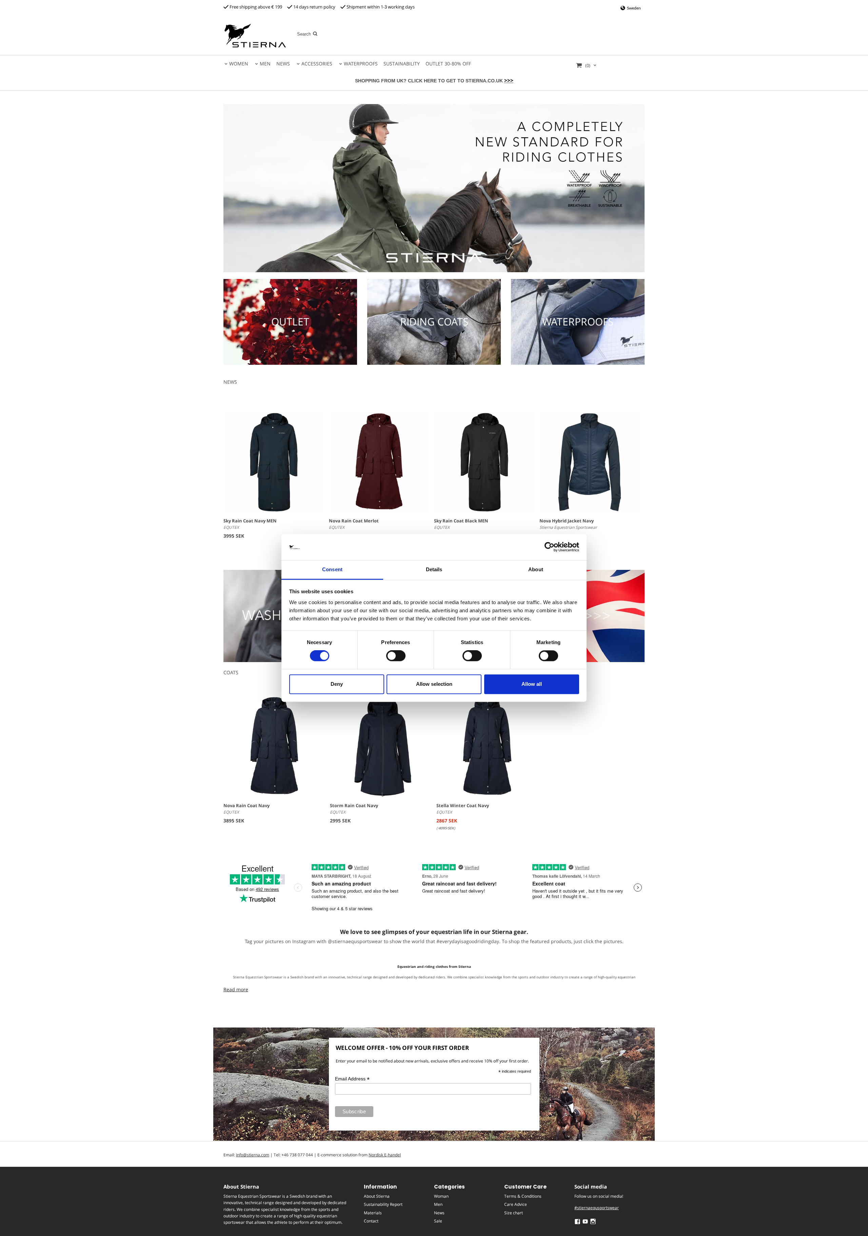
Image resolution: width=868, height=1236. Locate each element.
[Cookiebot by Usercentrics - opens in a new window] (549, 547)
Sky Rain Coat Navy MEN (250, 521)
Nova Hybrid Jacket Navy (566, 521)
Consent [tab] (332, 569)
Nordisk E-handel (385, 1155)
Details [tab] (434, 569)
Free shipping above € (252, 7)
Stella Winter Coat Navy (462, 805)
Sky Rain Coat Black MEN (461, 521)
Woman (441, 1196)
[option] (274, 763)
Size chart (513, 1213)
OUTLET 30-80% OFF (448, 63)
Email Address (352, 1079)
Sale (438, 1221)
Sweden (633, 8)
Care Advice (515, 1204)
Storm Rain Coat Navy (354, 805)
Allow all (531, 684)
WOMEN (238, 63)
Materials (373, 1213)
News (439, 1213)
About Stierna (377, 1196)
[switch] (396, 656)
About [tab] (535, 569)
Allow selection (434, 684)
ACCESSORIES (316, 63)
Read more (235, 989)
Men (438, 1204)
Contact (371, 1221)
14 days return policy (313, 7)
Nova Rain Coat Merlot (354, 521)
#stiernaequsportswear (596, 1208)
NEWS (283, 63)
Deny (337, 684)
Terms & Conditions (522, 1196)
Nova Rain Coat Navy (246, 805)
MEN (265, 63)
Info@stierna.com (252, 1155)
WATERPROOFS (361, 63)
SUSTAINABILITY (401, 63)
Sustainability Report (383, 1204)
